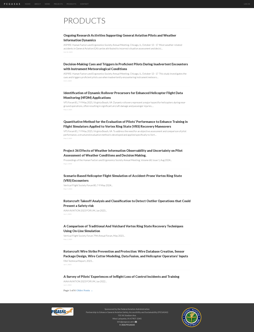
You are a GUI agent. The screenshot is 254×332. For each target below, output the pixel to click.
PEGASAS (12, 4)
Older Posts (84, 290)
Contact (84, 4)
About (38, 4)
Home (28, 4)
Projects (58, 4)
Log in (247, 4)
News (47, 4)
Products (71, 4)
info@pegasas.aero (126, 321)
